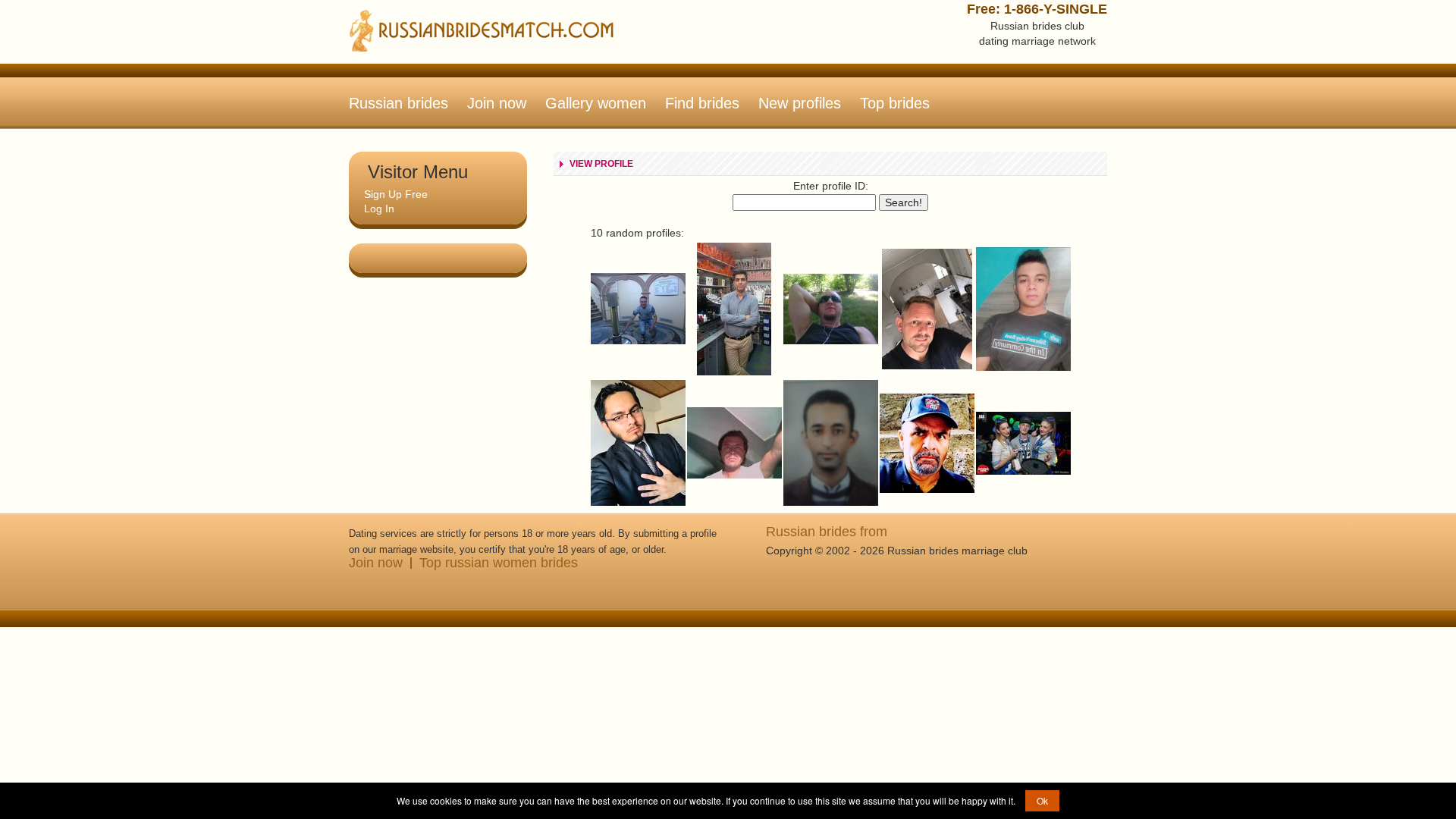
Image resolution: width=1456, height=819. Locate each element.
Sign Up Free (396, 194)
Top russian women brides (498, 562)
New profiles (799, 103)
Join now (496, 103)
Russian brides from (826, 531)
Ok (1042, 800)
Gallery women (595, 103)
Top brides (895, 103)
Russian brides (398, 103)
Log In (379, 208)
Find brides (702, 103)
